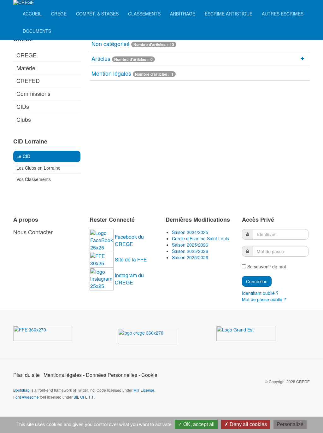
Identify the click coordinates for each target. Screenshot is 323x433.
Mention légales (111, 73)
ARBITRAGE (182, 13)
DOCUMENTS (37, 31)
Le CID (23, 156)
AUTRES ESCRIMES (282, 13)
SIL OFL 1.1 (83, 397)
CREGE (59, 13)
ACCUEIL (32, 13)
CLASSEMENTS (144, 13)
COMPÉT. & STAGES (97, 13)
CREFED (28, 80)
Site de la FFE (131, 259)
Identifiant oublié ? (260, 293)
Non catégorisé (110, 43)
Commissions (33, 93)
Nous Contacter (33, 232)
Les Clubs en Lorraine (38, 168)
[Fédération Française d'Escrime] (50, 334)
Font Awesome (26, 397)
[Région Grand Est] (253, 334)
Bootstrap (21, 390)
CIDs (22, 106)
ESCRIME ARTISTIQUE (228, 13)
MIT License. (144, 390)
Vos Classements (33, 179)
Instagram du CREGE (129, 279)
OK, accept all (198, 424)
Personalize (290, 424)
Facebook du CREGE (129, 240)
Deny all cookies (247, 424)
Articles (100, 58)
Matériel (26, 68)
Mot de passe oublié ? (264, 299)
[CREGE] (23, 2)
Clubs (23, 119)
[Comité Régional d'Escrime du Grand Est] (155, 338)
